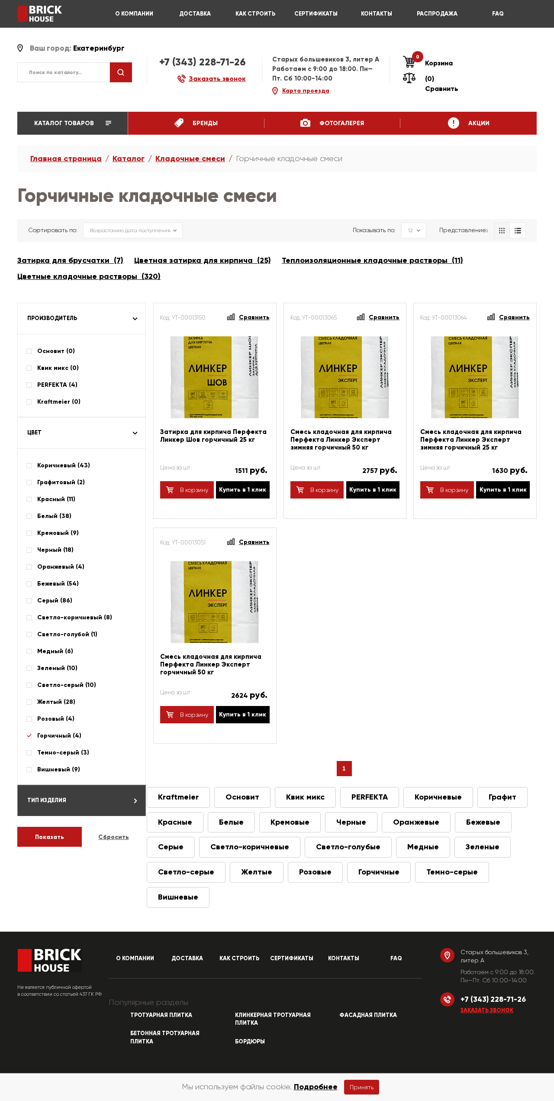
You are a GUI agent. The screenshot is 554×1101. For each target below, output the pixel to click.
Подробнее (316, 1086)
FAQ (498, 13)
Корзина (434, 62)
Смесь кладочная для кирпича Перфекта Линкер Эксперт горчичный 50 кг (210, 664)
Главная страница (66, 158)
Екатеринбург (99, 48)
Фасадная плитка (368, 1015)
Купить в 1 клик (242, 489)
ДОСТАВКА (195, 13)
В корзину (193, 489)
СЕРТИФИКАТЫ (316, 13)
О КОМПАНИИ (134, 13)
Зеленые (482, 847)
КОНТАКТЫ (376, 13)
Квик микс (305, 797)
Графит (502, 797)
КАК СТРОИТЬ (255, 13)
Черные (351, 822)
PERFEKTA (369, 797)
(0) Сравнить (441, 83)
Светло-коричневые (249, 847)
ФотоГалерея (341, 123)
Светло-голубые (348, 847)
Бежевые (483, 822)
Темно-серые (452, 872)
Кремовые (290, 822)
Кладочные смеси (190, 158)
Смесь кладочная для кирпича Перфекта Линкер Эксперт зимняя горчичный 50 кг (341, 439)
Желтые (256, 872)
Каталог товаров (65, 123)
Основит (242, 797)
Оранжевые (416, 822)
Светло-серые (186, 872)
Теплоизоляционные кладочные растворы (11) (372, 260)
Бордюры (250, 1041)
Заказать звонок (487, 1010)
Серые (171, 847)
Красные (175, 822)
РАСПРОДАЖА (437, 13)
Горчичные (378, 872)
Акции (478, 123)
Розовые (315, 872)
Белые (231, 822)
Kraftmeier (178, 797)
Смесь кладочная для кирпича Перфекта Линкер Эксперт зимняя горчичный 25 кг (471, 439)
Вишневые (178, 897)
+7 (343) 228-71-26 (202, 62)
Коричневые (438, 797)
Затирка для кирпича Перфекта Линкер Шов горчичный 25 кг (213, 436)
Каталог (129, 158)
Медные (423, 847)
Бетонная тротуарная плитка (165, 1037)
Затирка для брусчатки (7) (70, 260)
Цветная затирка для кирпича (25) (202, 260)
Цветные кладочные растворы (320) (89, 276)
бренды (204, 123)
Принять (362, 1087)
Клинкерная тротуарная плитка (273, 1019)
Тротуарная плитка (161, 1015)
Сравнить (254, 317)
